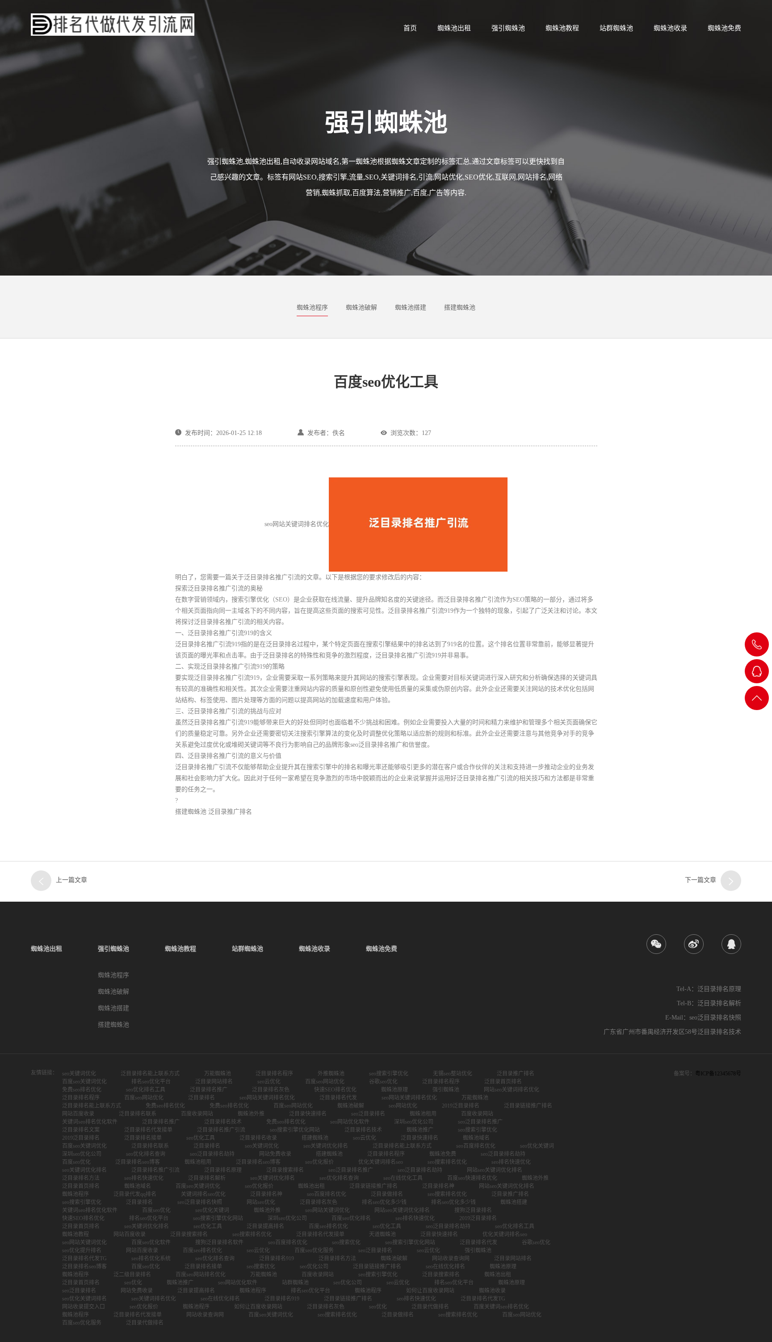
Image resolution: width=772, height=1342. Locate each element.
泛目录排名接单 (143, 1138)
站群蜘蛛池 (616, 28)
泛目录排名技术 (223, 1122)
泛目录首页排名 (503, 1082)
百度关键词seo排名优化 (501, 1307)
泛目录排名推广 (208, 1090)
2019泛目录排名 (460, 1106)
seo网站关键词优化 (327, 1210)
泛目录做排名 (387, 1194)
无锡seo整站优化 (452, 1073)
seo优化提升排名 (81, 1250)
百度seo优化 (76, 1162)
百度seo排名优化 (328, 1226)
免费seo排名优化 (81, 1090)
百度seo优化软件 (151, 1242)
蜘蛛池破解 (361, 307)
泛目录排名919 (276, 1258)
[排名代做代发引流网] (112, 24)
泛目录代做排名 (430, 1307)
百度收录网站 (197, 1114)
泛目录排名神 (438, 1186)
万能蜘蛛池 (217, 1073)
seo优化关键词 (537, 1146)
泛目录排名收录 (258, 1138)
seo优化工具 (200, 1138)
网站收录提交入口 (83, 1307)
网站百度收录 (78, 1114)
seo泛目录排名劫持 (212, 1154)
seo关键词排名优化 (153, 1299)
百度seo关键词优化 (84, 1082)
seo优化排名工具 (145, 1090)
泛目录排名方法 (81, 1178)
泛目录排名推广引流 (221, 1130)
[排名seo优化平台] (41, 880)
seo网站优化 (403, 1106)
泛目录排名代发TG (84, 1258)
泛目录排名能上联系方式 (150, 1073)
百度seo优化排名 (351, 1218)
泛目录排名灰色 (271, 1090)
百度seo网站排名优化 (201, 1274)
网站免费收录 (275, 1154)
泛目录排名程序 (274, 1073)
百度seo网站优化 (324, 1082)
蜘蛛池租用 (423, 1114)
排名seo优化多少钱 (384, 1202)
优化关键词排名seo (380, 1162)
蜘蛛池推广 (420, 1130)
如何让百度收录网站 (430, 1291)
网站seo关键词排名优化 (511, 1090)
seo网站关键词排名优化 (267, 1098)
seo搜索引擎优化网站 (295, 1130)
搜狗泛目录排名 (473, 1210)
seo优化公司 (314, 1266)
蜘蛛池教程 (562, 28)
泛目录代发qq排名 (134, 1194)
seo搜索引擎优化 (388, 1073)
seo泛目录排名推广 (480, 1122)
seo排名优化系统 (151, 1258)
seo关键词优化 (79, 1073)
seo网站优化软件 (349, 1122)
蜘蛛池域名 (476, 1138)
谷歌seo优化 (383, 1082)
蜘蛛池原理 (394, 1090)
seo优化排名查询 (145, 1154)
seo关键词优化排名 (325, 1146)
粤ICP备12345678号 (718, 1073)
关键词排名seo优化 (203, 1194)
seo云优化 (269, 1082)
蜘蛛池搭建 (410, 307)
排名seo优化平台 (151, 1082)
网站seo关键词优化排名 (494, 1170)
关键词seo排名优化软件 (89, 1122)
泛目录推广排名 (515, 1073)
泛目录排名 (201, 1098)
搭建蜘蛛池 (459, 307)
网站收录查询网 (451, 1258)
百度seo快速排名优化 (472, 1178)
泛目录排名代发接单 (148, 1130)
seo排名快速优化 (511, 1162)
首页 (410, 28)
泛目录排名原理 (223, 1170)
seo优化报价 (319, 1162)
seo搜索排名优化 (447, 1162)
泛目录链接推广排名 (528, 1106)
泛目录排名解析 (207, 1178)
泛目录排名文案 (81, 1130)
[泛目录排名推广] (731, 880)
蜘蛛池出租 (454, 28)
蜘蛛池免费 (724, 28)
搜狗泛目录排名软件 (219, 1242)
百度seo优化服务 (314, 1250)
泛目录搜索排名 (285, 1170)
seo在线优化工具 (403, 1178)
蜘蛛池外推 (251, 1114)
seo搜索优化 (346, 1242)
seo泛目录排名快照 (199, 1202)
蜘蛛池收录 (670, 28)
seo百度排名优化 (475, 1146)
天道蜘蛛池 (382, 1234)
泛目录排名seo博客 (137, 1162)
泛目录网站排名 (214, 1082)
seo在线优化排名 (445, 1266)
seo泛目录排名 (368, 1114)
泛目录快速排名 (308, 1114)
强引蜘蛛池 (508, 28)
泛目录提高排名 (265, 1226)
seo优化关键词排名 (84, 1299)
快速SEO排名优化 (335, 1090)
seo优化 (133, 1282)
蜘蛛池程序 (312, 307)
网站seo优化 (261, 1202)
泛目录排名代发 (338, 1098)
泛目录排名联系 (137, 1114)
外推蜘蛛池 (331, 1073)
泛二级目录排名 (132, 1274)
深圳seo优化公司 (413, 1122)
